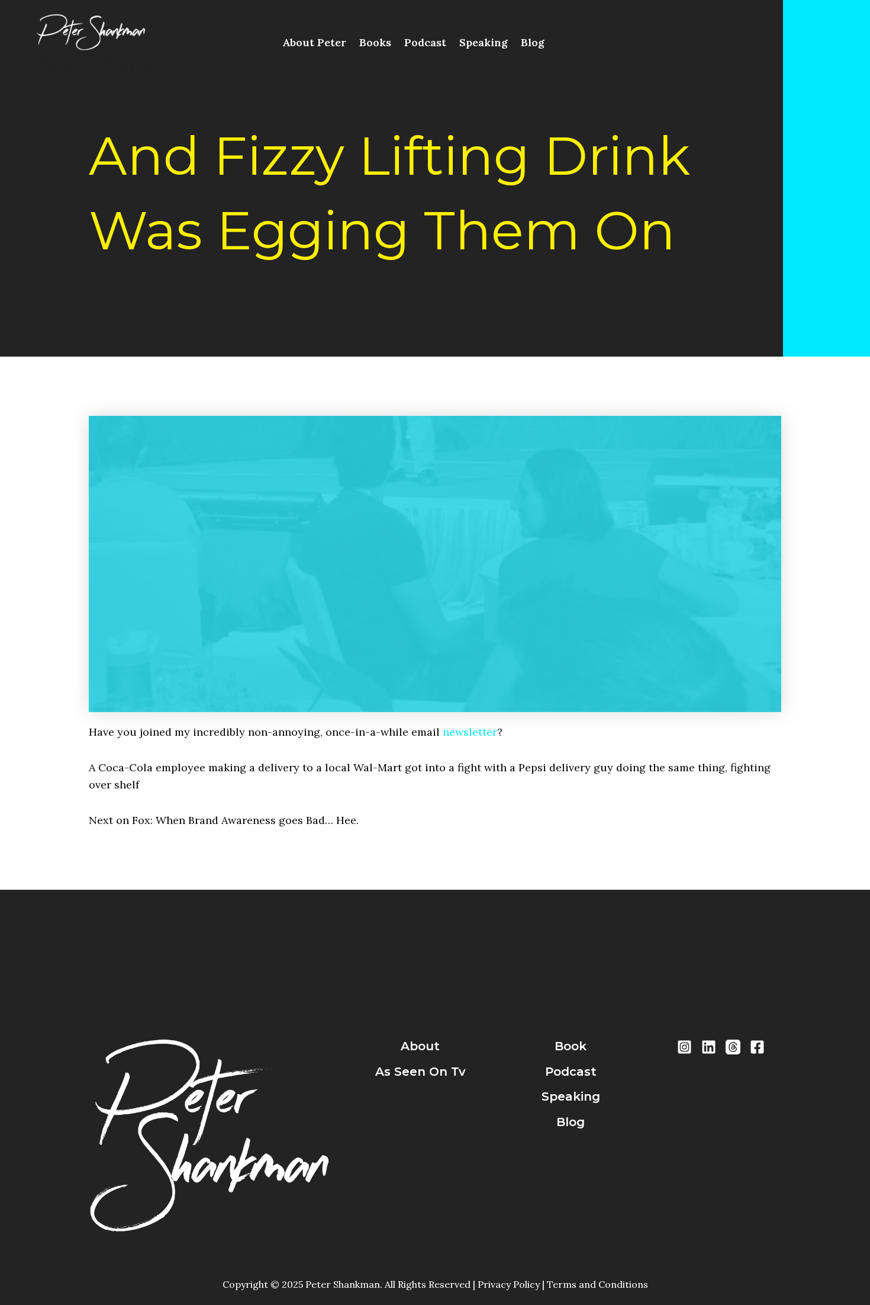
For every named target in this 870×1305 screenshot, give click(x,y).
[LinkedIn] (708, 1047)
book (571, 1046)
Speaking (483, 42)
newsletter (470, 732)
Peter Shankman (117, 63)
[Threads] (733, 1047)
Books (375, 42)
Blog (532, 42)
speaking (571, 1096)
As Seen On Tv (420, 1071)
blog (570, 1122)
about (420, 1046)
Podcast (425, 42)
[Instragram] (684, 1047)
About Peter (314, 42)
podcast (571, 1071)
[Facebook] (757, 1047)
